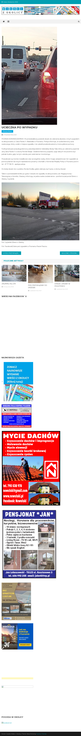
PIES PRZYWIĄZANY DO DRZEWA (12, 253)
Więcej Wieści (7, 131)
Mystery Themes (41, 734)
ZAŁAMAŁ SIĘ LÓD (9, 284)
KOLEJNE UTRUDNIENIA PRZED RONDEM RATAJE (70, 253)
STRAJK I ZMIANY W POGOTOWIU (62, 285)
